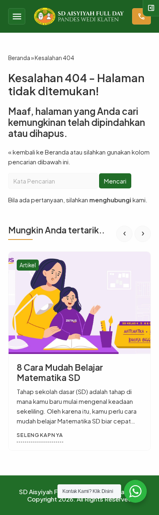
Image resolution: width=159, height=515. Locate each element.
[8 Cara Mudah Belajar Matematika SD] (79, 303)
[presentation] (124, 234)
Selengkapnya (40, 435)
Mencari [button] (115, 181)
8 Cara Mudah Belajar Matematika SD (60, 372)
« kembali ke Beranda (38, 152)
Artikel (28, 265)
